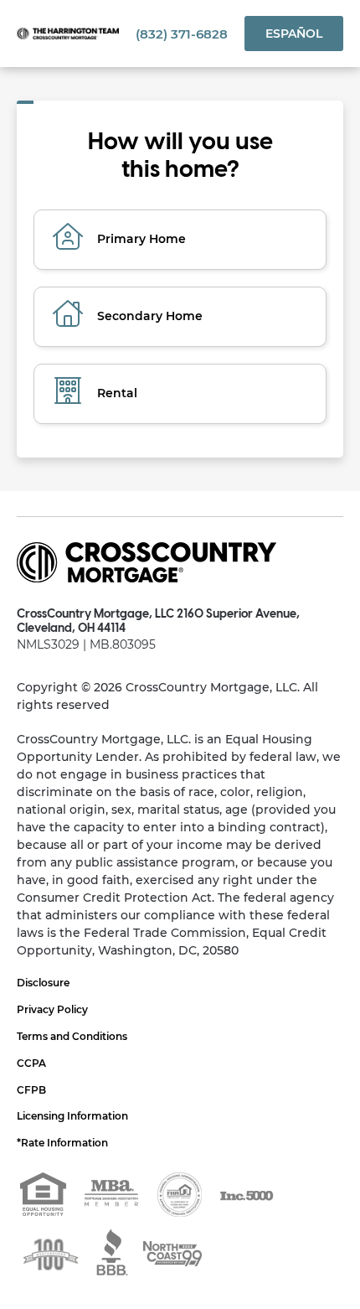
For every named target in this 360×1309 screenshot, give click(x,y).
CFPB (31, 1090)
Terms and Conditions (72, 1036)
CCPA (31, 1063)
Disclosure (43, 982)
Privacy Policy (52, 1009)
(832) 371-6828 (182, 34)
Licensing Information (72, 1116)
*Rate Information (62, 1142)
